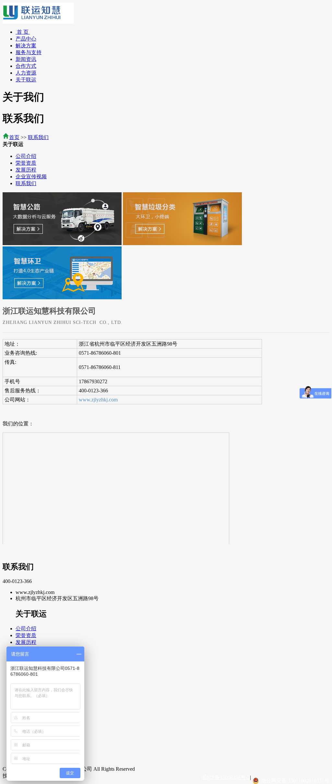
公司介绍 (26, 156)
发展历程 (26, 169)
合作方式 (26, 66)
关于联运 (26, 79)
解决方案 (26, 45)
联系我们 (38, 137)
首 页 (23, 32)
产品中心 (26, 39)
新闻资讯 (26, 59)
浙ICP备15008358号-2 (225, 777)
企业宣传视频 (31, 176)
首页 (14, 137)
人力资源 (26, 73)
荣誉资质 (26, 163)
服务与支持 (29, 52)
